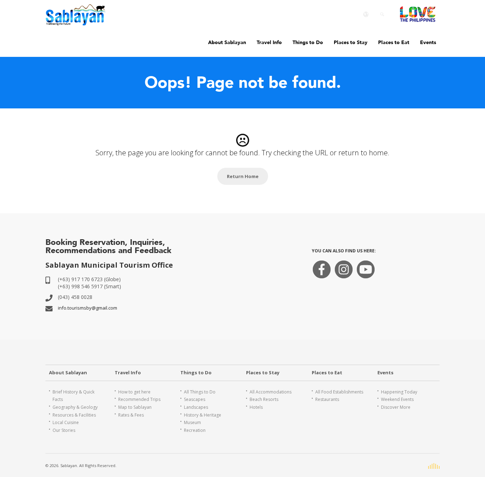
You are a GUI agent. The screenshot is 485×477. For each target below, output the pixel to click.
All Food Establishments (339, 392)
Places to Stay (350, 42)
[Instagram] (343, 275)
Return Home (242, 176)
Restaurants (327, 399)
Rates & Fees (131, 415)
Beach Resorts (264, 399)
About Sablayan (227, 42)
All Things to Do (200, 392)
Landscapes (196, 407)
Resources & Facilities (74, 415)
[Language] (366, 14)
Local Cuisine (66, 422)
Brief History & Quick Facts (73, 396)
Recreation (195, 430)
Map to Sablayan (135, 407)
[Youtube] (365, 275)
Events (428, 42)
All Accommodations (270, 392)
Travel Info (269, 42)
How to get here (134, 392)
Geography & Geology (75, 407)
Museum (192, 422)
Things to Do (308, 42)
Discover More (395, 407)
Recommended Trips (139, 399)
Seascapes (194, 399)
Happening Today (399, 392)
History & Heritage (202, 415)
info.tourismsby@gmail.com (87, 308)
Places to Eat (393, 42)
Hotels (256, 407)
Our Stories (64, 430)
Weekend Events (397, 399)
